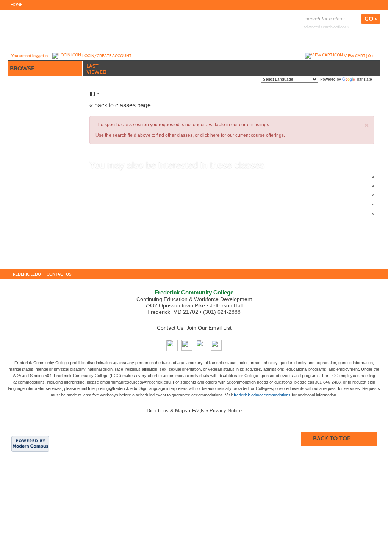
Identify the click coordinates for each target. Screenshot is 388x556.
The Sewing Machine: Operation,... (140, 204)
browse (22, 68)
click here (210, 135)
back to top (331, 438)
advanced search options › (326, 27)
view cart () (358, 55)
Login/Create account (106, 55)
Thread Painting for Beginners (135, 195)
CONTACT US (59, 274)
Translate (364, 79)
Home (16, 4)
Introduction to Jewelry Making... (138, 213)
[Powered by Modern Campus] (30, 443)
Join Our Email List (209, 328)
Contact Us (170, 328)
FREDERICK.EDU (26, 274)
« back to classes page (120, 105)
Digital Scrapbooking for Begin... (138, 186)
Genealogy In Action (125, 177)
